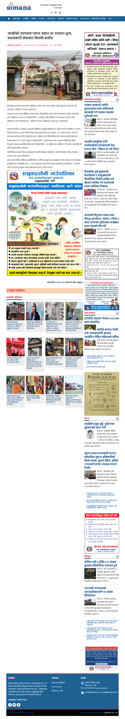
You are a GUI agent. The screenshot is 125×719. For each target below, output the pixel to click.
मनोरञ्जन (42, 18)
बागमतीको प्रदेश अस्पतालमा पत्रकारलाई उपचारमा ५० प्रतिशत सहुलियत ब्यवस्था (14, 325)
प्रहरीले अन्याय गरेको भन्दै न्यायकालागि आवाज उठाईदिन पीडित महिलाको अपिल (101, 333)
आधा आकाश (84, 18)
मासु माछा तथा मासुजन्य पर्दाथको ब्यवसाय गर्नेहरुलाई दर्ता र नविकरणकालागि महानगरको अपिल (73, 362)
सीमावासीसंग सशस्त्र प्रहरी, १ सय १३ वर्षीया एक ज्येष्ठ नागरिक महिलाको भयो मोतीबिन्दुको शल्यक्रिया (15, 400)
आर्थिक (33, 18)
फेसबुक (58, 282)
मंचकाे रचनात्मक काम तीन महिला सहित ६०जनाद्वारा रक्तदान (14, 360)
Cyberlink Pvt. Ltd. (111, 712)
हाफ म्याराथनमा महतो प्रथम (96, 367)
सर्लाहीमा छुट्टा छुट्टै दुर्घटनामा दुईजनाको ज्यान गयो (99, 426)
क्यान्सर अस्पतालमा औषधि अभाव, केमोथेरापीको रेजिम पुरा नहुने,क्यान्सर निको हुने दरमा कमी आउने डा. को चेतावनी (34, 363)
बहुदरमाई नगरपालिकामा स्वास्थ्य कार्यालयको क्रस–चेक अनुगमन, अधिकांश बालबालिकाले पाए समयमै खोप (74, 326)
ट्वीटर (63, 282)
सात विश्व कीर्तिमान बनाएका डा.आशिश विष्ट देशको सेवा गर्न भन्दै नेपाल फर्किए (102, 501)
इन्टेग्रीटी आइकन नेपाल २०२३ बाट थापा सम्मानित (101, 320)
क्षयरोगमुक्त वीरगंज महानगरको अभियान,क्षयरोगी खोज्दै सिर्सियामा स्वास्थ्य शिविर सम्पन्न (74, 400)
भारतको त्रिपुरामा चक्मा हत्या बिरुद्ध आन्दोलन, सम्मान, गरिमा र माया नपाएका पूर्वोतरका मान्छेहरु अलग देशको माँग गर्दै (101, 220)
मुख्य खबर (16, 18)
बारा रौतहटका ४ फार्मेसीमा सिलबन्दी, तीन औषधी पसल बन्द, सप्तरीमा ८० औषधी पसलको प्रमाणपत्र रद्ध (54, 326)
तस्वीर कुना (51, 18)
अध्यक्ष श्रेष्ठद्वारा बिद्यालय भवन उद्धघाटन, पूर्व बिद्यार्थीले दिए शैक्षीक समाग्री (102, 506)
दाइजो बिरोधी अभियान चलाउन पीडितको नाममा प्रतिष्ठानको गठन (101, 357)
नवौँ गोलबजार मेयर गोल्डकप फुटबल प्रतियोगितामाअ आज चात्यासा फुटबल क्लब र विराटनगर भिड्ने (102, 630)
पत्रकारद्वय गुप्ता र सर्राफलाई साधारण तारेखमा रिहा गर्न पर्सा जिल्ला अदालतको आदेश (101, 495)
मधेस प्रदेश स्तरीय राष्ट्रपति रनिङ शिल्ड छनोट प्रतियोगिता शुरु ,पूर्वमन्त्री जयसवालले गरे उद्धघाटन (102, 622)
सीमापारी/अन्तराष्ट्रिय (99, 18)
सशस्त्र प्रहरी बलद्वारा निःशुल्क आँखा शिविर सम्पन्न (33, 398)
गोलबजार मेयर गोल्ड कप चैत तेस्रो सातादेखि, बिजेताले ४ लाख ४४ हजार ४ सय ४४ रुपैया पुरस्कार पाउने (102, 637)
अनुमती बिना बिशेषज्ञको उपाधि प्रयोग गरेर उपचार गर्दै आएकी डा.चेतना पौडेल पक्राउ (34, 325)
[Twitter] (56, 12)
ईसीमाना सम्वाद (71, 18)
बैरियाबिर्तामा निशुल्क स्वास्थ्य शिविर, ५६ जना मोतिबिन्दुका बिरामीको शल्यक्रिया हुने (53, 399)
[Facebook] (51, 12)
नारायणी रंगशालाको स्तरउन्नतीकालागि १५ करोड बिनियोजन (98, 592)
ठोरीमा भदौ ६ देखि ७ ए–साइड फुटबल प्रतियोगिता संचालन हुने (100, 564)
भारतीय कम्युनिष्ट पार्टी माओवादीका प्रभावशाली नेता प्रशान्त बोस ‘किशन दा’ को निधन (101, 145)
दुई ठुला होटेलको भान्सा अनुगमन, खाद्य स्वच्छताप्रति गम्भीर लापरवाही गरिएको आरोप (54, 361)
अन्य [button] (110, 18)
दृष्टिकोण (61, 18)
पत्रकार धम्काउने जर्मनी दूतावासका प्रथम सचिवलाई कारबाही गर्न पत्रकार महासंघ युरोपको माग (99, 110)
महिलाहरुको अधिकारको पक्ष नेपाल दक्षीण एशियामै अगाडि (101, 362)
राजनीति (26, 18)
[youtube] (60, 12)
